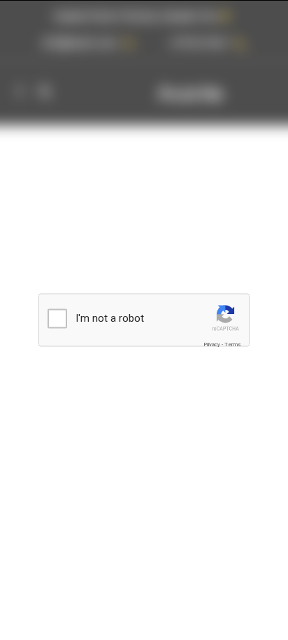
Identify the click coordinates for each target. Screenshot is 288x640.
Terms (232, 344)
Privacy (211, 344)
